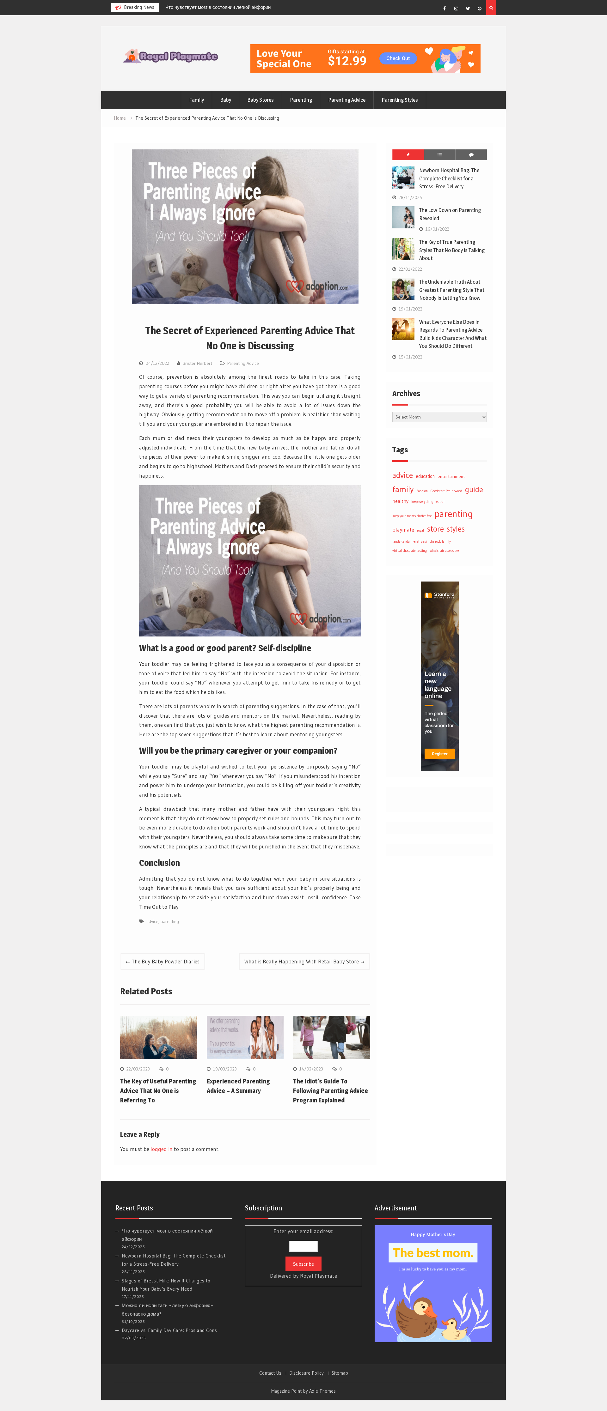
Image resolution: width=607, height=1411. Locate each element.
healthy (400, 501)
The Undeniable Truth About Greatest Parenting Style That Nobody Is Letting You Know (451, 290)
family (403, 489)
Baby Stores (260, 100)
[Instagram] (456, 8)
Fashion (422, 491)
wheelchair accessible (444, 551)
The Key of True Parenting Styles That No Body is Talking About (452, 250)
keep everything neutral (428, 502)
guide (474, 489)
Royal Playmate (318, 1275)
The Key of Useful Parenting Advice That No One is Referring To (158, 1090)
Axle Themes (322, 1391)
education (425, 476)
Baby (225, 100)
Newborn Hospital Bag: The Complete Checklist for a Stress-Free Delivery (449, 178)
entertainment (451, 476)
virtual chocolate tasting (409, 551)
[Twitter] (468, 8)
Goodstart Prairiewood (446, 491)
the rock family (440, 542)
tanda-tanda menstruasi (409, 542)
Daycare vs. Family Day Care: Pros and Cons (169, 1330)
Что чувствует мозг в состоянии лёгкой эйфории (218, 7)
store (435, 529)
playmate (403, 530)
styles (456, 529)
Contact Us (270, 1373)
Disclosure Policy (306, 1373)
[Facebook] (444, 8)
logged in (161, 1149)
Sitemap (340, 1373)
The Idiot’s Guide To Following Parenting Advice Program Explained (330, 1090)
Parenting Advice (346, 100)
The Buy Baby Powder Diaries (165, 961)
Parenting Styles (400, 100)
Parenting (301, 100)
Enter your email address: (303, 1253)
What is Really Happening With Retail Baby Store (301, 961)
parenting (170, 921)
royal (420, 530)
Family (196, 100)
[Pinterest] (480, 8)
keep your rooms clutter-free (412, 516)
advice (152, 921)
